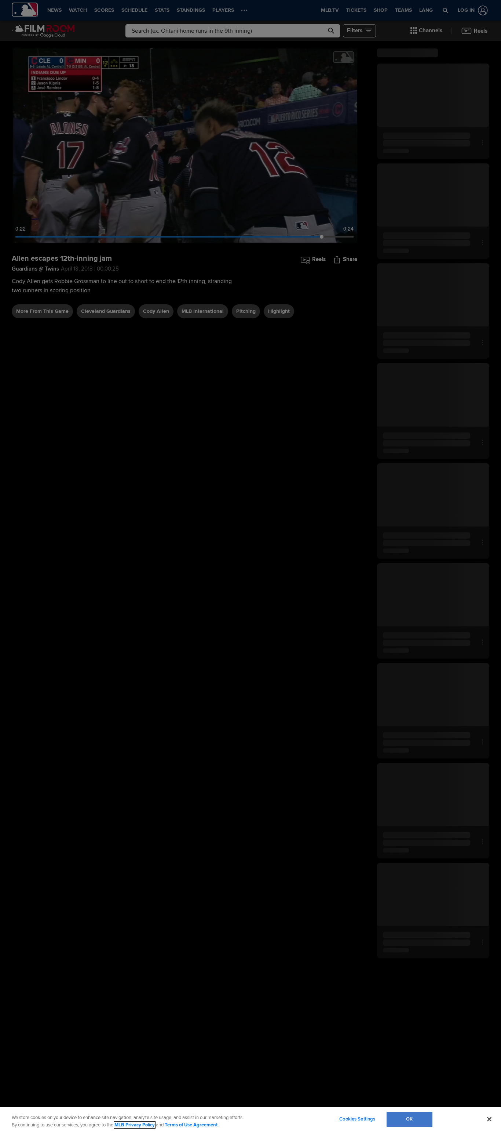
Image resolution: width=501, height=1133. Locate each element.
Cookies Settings (357, 1119)
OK (409, 1119)
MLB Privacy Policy (134, 1125)
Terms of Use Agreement (191, 1125)
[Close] (489, 1119)
